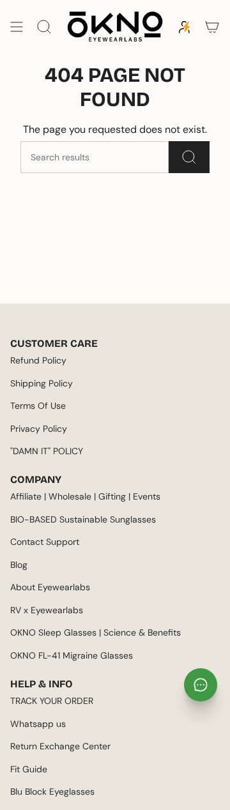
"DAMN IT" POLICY (46, 451)
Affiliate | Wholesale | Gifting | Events (85, 496)
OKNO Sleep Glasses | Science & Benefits (95, 632)
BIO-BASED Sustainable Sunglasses (83, 519)
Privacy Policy (38, 428)
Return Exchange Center (60, 746)
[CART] (212, 26)
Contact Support (44, 541)
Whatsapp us (38, 724)
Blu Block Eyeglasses (52, 791)
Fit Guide (28, 769)
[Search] (189, 157)
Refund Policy (38, 360)
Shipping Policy (41, 383)
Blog (18, 564)
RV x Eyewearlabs (46, 610)
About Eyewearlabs (50, 587)
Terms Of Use (38, 405)
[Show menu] (16, 26)
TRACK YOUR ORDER (51, 701)
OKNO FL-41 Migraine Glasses (71, 655)
